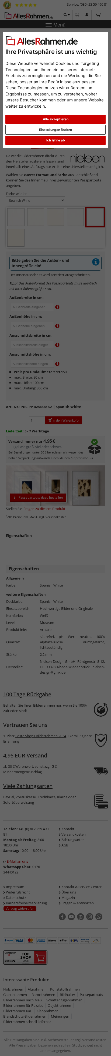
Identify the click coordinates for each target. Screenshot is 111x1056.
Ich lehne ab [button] (55, 140)
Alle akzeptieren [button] (55, 119)
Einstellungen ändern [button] (55, 130)
